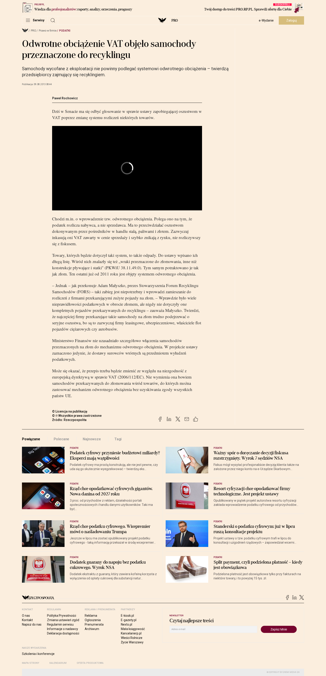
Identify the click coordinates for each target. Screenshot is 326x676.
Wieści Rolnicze (131, 638)
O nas (26, 615)
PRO (174, 20)
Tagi (118, 439)
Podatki (64, 30)
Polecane (61, 439)
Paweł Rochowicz (65, 98)
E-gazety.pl (128, 620)
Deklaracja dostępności (63, 633)
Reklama (91, 615)
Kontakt (27, 620)
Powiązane (31, 439)
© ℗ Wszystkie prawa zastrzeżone (77, 415)
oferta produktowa (90, 663)
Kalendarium (58, 663)
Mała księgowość (133, 629)
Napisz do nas (31, 624)
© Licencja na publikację (70, 411)
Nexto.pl (126, 624)
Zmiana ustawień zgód (63, 620)
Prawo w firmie (48, 30)
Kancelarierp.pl (131, 633)
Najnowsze (92, 439)
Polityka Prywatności (61, 615)
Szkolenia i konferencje (38, 654)
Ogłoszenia (93, 620)
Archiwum (92, 629)
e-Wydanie (266, 20)
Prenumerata (94, 624)
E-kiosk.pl (127, 615)
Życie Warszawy (132, 642)
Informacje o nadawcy (62, 629)
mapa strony (30, 663)
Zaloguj (291, 20)
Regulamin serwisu (60, 624)
